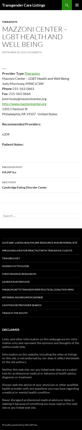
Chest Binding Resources (19, 273)
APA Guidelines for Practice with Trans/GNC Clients (37, 250)
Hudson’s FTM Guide (15, 266)
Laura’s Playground (16, 281)
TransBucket (11, 258)
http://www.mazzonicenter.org (24, 104)
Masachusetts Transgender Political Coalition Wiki (38, 289)
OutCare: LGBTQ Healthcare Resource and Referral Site (39, 242)
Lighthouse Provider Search (21, 305)
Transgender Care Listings (23, 5)
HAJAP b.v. (12, 169)
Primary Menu (77, 5)
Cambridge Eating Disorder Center (24, 185)
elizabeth (35, 52)
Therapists (9, 21)
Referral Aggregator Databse (22, 297)
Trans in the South (15, 313)
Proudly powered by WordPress (19, 424)
